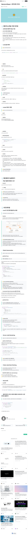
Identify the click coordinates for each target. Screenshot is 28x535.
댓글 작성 (25, 434)
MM (1, 6)
